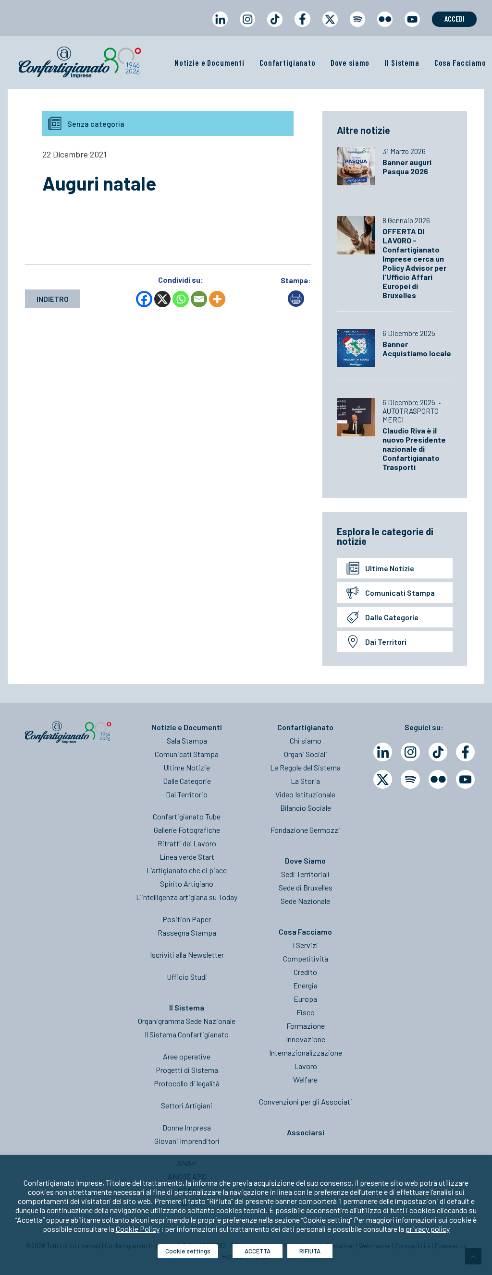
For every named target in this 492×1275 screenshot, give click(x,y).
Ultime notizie (389, 568)
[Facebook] (144, 299)
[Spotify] (410, 779)
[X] (162, 299)
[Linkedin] (382, 752)
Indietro (53, 298)
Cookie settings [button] (187, 1251)
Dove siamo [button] (350, 62)
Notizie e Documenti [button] (209, 62)
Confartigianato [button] (287, 62)
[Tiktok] (438, 752)
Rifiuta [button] (309, 1251)
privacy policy (428, 1228)
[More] (217, 299)
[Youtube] (465, 779)
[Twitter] (382, 779)
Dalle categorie (391, 617)
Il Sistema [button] (401, 62)
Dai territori (385, 641)
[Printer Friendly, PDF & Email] (296, 303)
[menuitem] (220, 28)
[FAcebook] (465, 752)
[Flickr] (438, 779)
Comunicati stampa (400, 592)
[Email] (199, 299)
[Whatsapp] (180, 299)
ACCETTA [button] (258, 1251)
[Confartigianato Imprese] (79, 62)
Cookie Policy (138, 1228)
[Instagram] (410, 752)
